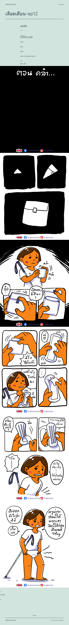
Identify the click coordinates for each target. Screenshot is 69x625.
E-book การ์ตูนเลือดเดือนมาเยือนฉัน (27, 56)
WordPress (61, 620)
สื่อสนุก (21, 46)
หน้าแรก (22, 41)
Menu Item (61, 4)
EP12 (21, 60)
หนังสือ (21, 51)
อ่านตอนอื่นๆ (2, 594)
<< (0, 591)
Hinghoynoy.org (10, 4)
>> (0, 599)
